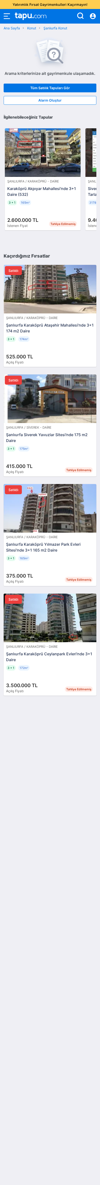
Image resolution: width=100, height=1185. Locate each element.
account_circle (92, 16)
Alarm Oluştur (50, 100)
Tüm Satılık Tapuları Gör (50, 88)
